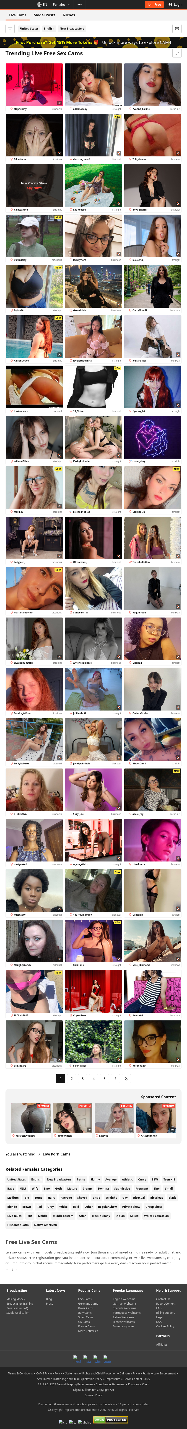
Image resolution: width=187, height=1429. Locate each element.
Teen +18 (169, 1179)
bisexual (139, 1198)
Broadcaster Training (19, 1304)
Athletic (127, 1179)
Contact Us (163, 1299)
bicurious (156, 1198)
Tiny (157, 1188)
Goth (58, 1188)
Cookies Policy (165, 1326)
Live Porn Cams (56, 1154)
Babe (10, 1188)
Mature (72, 1188)
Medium (13, 1198)
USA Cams (85, 1299)
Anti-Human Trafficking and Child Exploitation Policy (69, 1379)
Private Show (131, 1207)
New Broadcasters (72, 28)
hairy (51, 1198)
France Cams (86, 1326)
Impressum (113, 1379)
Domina (103, 1188)
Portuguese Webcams (127, 1313)
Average (111, 1179)
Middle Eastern (63, 1216)
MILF (23, 1188)
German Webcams (125, 1304)
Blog (49, 1299)
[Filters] (10, 28)
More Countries (88, 1331)
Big (27, 1198)
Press (49, 1304)
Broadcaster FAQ (17, 1308)
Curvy (142, 1179)
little (96, 1198)
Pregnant (141, 1188)
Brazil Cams (86, 1308)
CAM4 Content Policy (137, 1379)
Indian (120, 1216)
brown (26, 1207)
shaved (82, 1198)
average (66, 1198)
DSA (159, 1322)
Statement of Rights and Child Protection (90, 1373)
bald (76, 1207)
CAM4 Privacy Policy (49, 1373)
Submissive (122, 1188)
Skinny (95, 1179)
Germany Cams (88, 1304)
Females (59, 4)
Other (89, 1207)
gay (125, 1198)
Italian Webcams (123, 1317)
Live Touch (14, 1216)
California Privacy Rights (135, 1373)
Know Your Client (138, 1384)
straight (111, 1198)
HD (30, 1216)
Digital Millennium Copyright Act (93, 1390)
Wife (35, 1188)
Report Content (165, 1304)
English (49, 28)
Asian (82, 1216)
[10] (126, 1078)
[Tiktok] (77, 1359)
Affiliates (161, 1344)
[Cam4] (16, 4)
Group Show (153, 1207)
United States (29, 28)
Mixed (134, 1216)
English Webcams (124, 1299)
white (63, 1207)
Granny (88, 1188)
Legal (159, 1317)
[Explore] (79, 4)
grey (50, 1207)
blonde (12, 1207)
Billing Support (165, 1313)
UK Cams (84, 1322)
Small (169, 1188)
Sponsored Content (158, 1096)
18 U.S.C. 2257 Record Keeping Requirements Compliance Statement (81, 1384)
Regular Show (107, 1207)
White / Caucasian (156, 1216)
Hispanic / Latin (18, 1225)
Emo (47, 1188)
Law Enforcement (165, 1373)
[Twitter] (97, 1359)
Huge (38, 1198)
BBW (155, 1179)
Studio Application (17, 1313)
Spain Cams (85, 1317)
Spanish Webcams (124, 1308)
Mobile (42, 1216)
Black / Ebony (101, 1216)
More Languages (123, 1326)
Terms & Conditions (20, 1373)
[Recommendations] (177, 28)
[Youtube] (107, 1359)
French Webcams (124, 1322)
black (172, 1198)
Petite (81, 1179)
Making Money (15, 1299)
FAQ (158, 1308)
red (39, 1207)
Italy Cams (85, 1313)
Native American (45, 1225)
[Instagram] (87, 1359)
